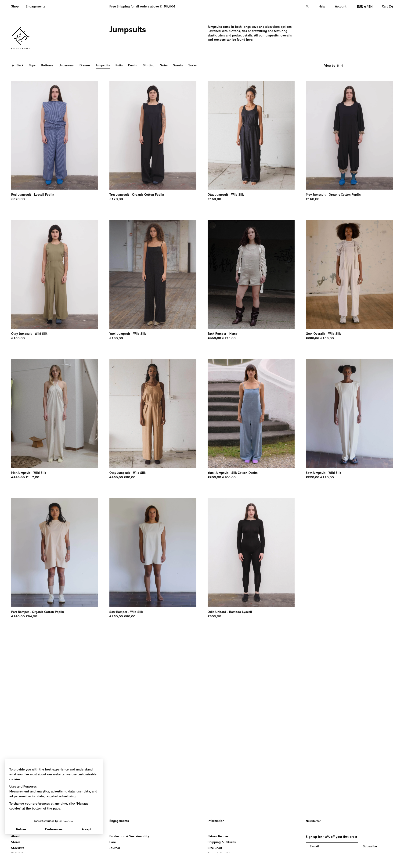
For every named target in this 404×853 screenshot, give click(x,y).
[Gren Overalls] (349, 274)
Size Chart (215, 848)
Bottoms (47, 65)
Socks (192, 65)
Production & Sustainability (129, 836)
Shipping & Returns (222, 842)
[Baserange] (22, 38)
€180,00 (116, 338)
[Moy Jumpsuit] (349, 135)
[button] (16, 7)
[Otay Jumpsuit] (251, 135)
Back (20, 65)
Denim (132, 65)
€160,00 (214, 199)
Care (112, 842)
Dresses (84, 65)
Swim (164, 65)
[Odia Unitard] (251, 552)
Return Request (219, 836)
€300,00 (214, 616)
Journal (114, 848)
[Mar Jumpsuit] (54, 413)
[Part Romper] (54, 552)
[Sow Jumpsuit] (349, 413)
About (15, 836)
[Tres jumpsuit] (152, 135)
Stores (15, 842)
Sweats (178, 65)
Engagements (119, 821)
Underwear (66, 65)
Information (216, 821)
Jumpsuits (103, 65)
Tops (32, 65)
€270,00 (18, 199)
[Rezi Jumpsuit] (54, 135)
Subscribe (370, 846)
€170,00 (116, 199)
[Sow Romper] (152, 552)
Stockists (17, 848)
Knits (119, 65)
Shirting (149, 65)
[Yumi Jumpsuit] (152, 274)
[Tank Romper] (251, 274)
